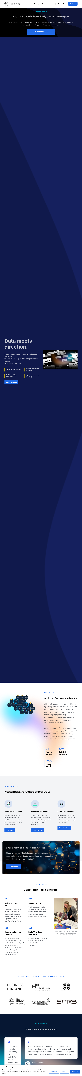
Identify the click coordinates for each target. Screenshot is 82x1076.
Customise (54, 1071)
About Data (9, 830)
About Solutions (64, 828)
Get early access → (41, 32)
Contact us (73, 4)
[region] (41, 1070)
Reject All (64, 1071)
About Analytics (38, 830)
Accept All (75, 1071)
